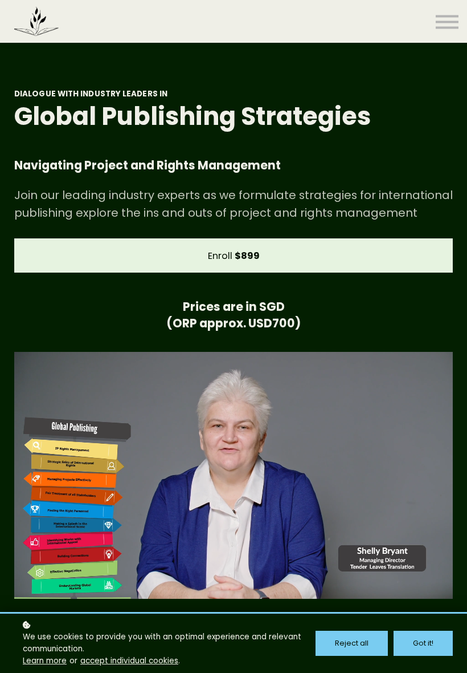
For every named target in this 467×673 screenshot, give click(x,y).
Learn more (45, 660)
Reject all (351, 643)
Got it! (423, 643)
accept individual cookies (129, 660)
